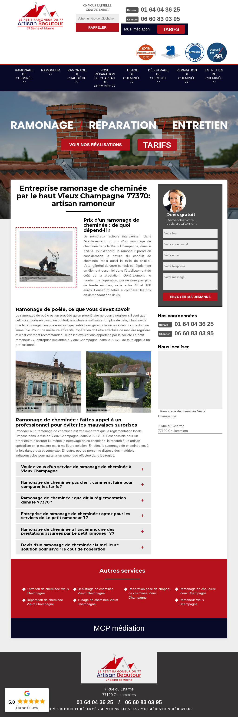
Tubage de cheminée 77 (131, 76)
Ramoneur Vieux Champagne (191, 602)
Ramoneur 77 (50, 72)
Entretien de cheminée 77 (214, 76)
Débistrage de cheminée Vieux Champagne (96, 591)
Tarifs (171, 29)
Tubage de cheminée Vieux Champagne (98, 602)
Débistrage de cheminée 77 (158, 76)
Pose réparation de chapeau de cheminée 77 (105, 78)
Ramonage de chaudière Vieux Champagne (197, 591)
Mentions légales (118, 709)
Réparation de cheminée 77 (186, 76)
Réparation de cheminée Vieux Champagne (45, 602)
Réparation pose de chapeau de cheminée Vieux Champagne (150, 593)
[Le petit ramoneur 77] (119, 668)
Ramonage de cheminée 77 (24, 76)
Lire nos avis (27, 708)
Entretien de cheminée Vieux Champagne (48, 591)
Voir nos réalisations (95, 144)
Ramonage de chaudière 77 (76, 76)
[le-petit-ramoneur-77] (40, 15)
